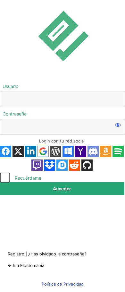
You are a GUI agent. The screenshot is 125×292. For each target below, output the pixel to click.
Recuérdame (28, 178)
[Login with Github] (87, 165)
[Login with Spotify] (118, 151)
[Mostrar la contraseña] (118, 124)
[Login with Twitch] (37, 165)
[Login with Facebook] (5, 151)
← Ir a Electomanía (26, 265)
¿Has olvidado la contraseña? (57, 253)
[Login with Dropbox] (49, 165)
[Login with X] (18, 151)
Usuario (10, 86)
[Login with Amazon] (105, 151)
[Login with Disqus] (62, 165)
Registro (16, 253)
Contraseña (15, 113)
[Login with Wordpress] (55, 151)
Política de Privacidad (63, 284)
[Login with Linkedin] (30, 151)
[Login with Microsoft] (68, 151)
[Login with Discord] (93, 151)
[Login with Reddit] (74, 165)
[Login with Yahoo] (80, 151)
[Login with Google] (43, 151)
